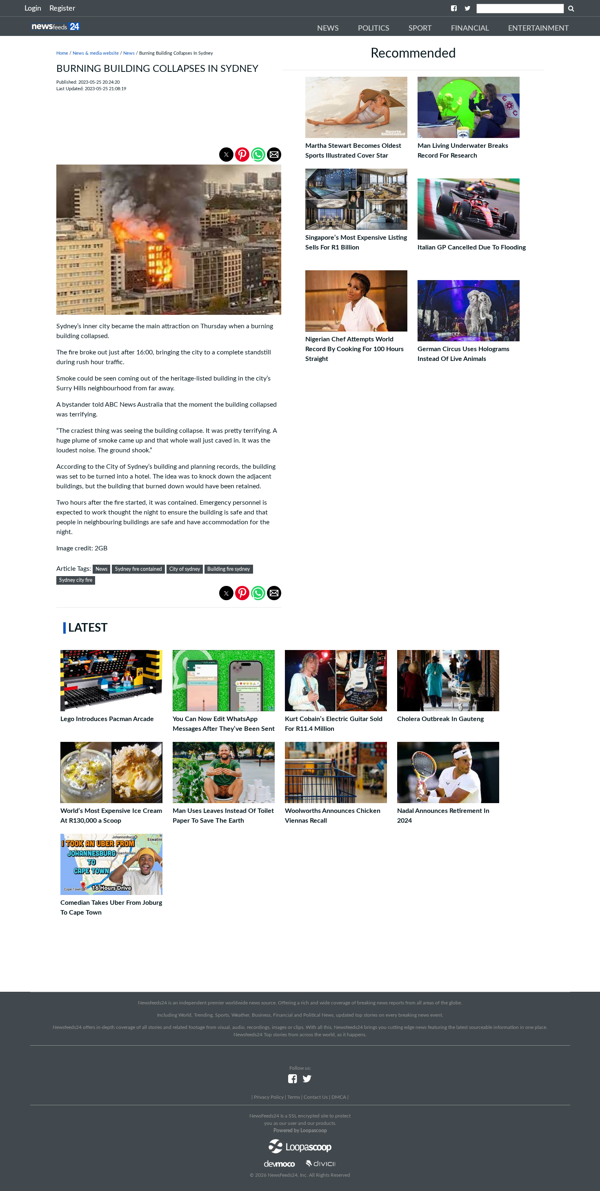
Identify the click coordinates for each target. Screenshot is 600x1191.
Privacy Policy (269, 1097)
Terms (293, 1097)
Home (62, 53)
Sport (420, 28)
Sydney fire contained (138, 569)
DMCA (338, 1097)
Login (32, 8)
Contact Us (316, 1097)
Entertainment (538, 28)
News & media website (96, 53)
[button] (226, 154)
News (328, 28)
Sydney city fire (75, 580)
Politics (373, 28)
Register (62, 8)
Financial (470, 28)
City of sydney (184, 569)
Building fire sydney (228, 569)
